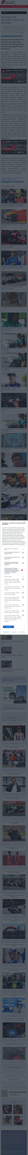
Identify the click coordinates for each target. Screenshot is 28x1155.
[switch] (22, 552)
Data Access (14, 632)
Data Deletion (6, 632)
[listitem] (14, 549)
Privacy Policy (22, 632)
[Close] (25, 523)
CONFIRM (8, 626)
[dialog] (14, 577)
